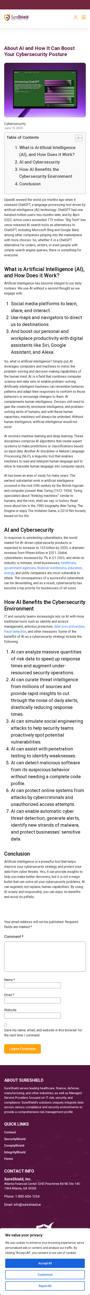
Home (8, 1159)
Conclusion (30, 183)
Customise (45, 1274)
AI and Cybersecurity (39, 162)
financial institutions (51, 568)
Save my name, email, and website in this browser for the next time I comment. (43, 1032)
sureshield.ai (31, 1205)
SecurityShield (15, 1139)
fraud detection (15, 632)
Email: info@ (13, 1205)
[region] (45, 1261)
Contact (10, 1132)
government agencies (20, 568)
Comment (13, 936)
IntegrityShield (15, 1152)
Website (10, 1010)
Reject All (45, 1286)
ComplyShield (14, 1145)
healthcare (68, 563)
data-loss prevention (69, 627)
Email (9, 995)
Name (9, 980)
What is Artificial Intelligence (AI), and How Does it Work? (47, 151)
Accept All (45, 1263)
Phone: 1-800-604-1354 (22, 1196)
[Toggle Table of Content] (76, 138)
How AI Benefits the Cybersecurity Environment (45, 173)
